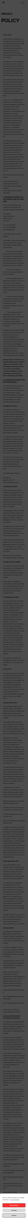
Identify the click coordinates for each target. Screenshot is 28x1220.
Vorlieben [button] (14, 1215)
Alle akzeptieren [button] (14, 1205)
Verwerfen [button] (14, 1210)
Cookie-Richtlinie (14, 1199)
